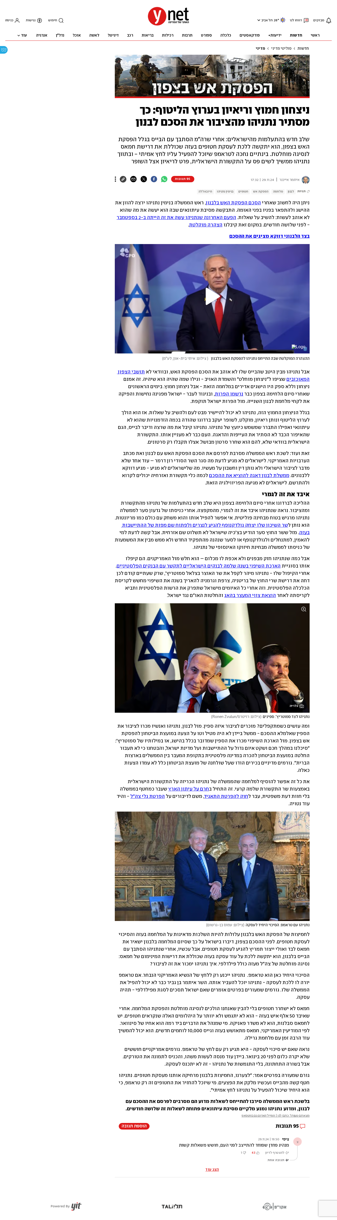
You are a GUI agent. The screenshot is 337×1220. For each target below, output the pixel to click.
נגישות (31, 20)
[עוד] (115, 179)
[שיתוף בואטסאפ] (164, 179)
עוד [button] (24, 35)
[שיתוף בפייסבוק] (154, 179)
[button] (258, 20)
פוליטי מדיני (281, 48)
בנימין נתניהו (225, 191)
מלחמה (278, 191)
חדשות (303, 48)
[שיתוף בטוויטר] (143, 179)
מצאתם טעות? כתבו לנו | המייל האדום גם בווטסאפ (275, 1115)
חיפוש (52, 20)
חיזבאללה (205, 191)
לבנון (291, 191)
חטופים (243, 191)
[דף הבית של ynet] (168, 25)
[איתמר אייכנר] (305, 180)
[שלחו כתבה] (133, 179)
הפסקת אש (260, 191)
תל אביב (267, 20)
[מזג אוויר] (283, 22)
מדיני (260, 48)
